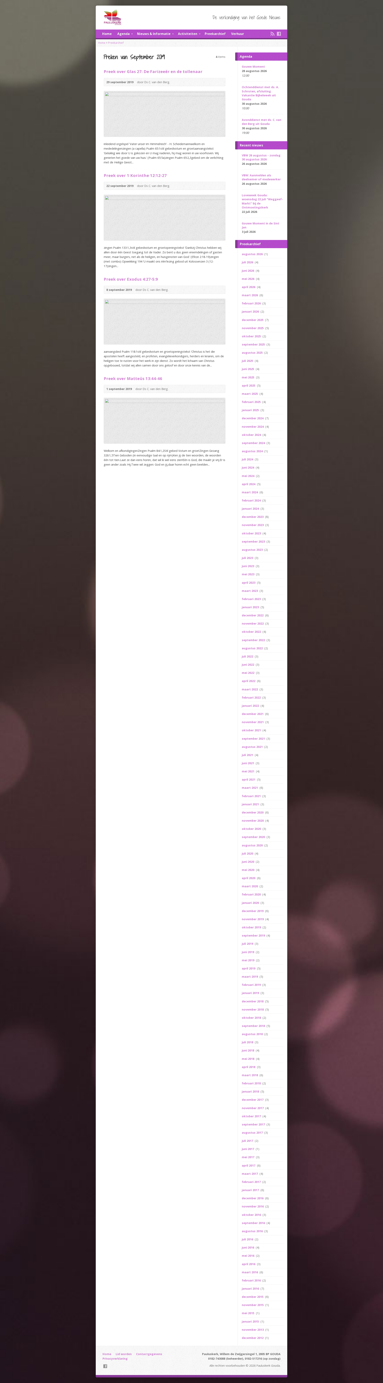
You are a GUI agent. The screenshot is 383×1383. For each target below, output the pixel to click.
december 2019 (253, 911)
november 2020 (253, 820)
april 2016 (249, 1264)
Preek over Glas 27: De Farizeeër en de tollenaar (153, 71)
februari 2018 (252, 1083)
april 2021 (249, 779)
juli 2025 (248, 361)
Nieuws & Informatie (154, 34)
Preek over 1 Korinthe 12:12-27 (135, 175)
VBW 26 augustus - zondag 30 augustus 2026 (261, 157)
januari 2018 (251, 1091)
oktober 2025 (252, 336)
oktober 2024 (252, 435)
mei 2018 (248, 1059)
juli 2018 (248, 1042)
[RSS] (272, 34)
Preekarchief (215, 34)
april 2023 (249, 582)
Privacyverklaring (115, 1358)
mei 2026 (248, 279)
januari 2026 (251, 311)
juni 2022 (248, 664)
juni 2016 (248, 1247)
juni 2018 (248, 1050)
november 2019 (253, 919)
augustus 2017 (253, 1132)
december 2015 (253, 1297)
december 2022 (253, 615)
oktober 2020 (252, 829)
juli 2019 (248, 944)
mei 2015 (248, 1313)
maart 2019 (250, 976)
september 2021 (254, 738)
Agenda (123, 34)
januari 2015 (251, 1321)
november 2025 (253, 328)
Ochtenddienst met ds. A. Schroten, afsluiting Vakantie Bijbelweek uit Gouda (260, 93)
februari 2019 (252, 985)
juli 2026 (248, 262)
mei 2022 (248, 673)
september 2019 (254, 935)
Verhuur (237, 34)
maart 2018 (250, 1075)
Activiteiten (187, 34)
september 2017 (254, 1124)
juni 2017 (248, 1149)
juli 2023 (248, 558)
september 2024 (254, 443)
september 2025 (254, 344)
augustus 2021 (253, 747)
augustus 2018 (253, 1034)
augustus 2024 (253, 451)
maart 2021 (250, 788)
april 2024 (249, 484)
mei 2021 (248, 771)
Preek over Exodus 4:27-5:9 (131, 279)
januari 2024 (251, 508)
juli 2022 (248, 656)
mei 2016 (248, 1256)
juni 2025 (248, 369)
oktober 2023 (252, 533)
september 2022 (254, 640)
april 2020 (249, 878)
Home (107, 34)
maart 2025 (250, 394)
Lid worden (124, 1354)
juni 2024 (248, 467)
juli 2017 (248, 1141)
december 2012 (253, 1338)
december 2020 (253, 812)
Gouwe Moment (253, 66)
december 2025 (253, 320)
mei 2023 (248, 574)
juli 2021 (248, 755)
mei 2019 (248, 960)
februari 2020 (252, 894)
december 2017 (253, 1100)
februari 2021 (252, 796)
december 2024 (253, 418)
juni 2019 (248, 952)
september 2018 (254, 1026)
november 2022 (253, 623)
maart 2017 (250, 1174)
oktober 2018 (252, 1018)
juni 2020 (248, 862)
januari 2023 (251, 607)
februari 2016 (252, 1280)
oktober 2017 (252, 1116)
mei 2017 (248, 1157)
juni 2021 (248, 763)
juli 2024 (248, 459)
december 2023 (253, 517)
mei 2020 (248, 870)
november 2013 (253, 1330)
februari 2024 (252, 500)
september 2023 (254, 541)
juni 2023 (248, 566)
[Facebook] (279, 34)
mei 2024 (248, 476)
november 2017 (253, 1108)
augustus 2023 (253, 550)
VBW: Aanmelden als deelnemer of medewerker (261, 177)
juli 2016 (248, 1239)
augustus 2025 (253, 352)
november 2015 (253, 1305)
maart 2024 (250, 492)
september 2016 (254, 1223)
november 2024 (253, 426)
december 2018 (253, 1001)
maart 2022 (250, 689)
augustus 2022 (253, 648)
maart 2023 (250, 591)
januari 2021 (251, 804)
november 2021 (253, 722)
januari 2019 (251, 993)
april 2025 (249, 385)
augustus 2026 (253, 254)
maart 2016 (250, 1272)
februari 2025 (252, 402)
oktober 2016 (252, 1215)
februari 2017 (252, 1182)
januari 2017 (251, 1190)
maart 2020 (250, 886)
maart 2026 (250, 295)
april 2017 (249, 1165)
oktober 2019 (252, 927)
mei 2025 (248, 377)
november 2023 (253, 525)
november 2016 (253, 1206)
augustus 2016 (253, 1231)
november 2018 (253, 1009)
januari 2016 (251, 1288)
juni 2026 (248, 270)
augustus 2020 (253, 845)
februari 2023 (252, 599)
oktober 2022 (252, 632)
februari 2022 (252, 697)
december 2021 (253, 714)
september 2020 (254, 837)
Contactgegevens (149, 1354)
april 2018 (249, 1067)
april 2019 (249, 968)
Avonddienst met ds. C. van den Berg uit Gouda (261, 122)
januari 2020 (251, 903)
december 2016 (253, 1198)
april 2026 (249, 287)
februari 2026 (252, 303)
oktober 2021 (252, 730)
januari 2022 (251, 706)
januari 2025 (251, 410)
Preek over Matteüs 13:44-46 (133, 378)
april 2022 (249, 681)
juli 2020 (248, 853)
